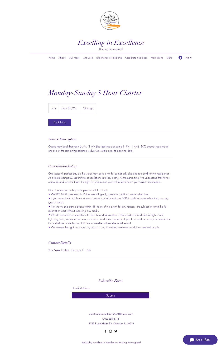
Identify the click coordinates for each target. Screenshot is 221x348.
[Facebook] (105, 331)
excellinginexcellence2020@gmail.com (111, 313)
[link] (59, 122)
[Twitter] (115, 331)
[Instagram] (110, 331)
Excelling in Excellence (111, 42)
